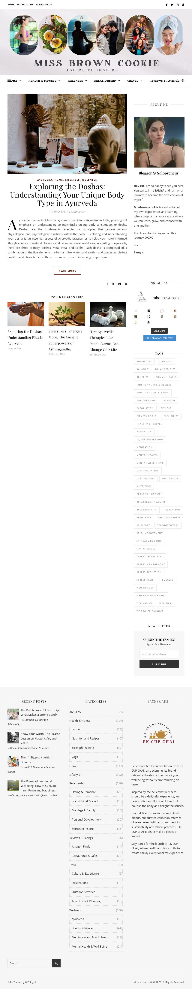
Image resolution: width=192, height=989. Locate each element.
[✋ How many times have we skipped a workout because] (135, 316)
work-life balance (150, 611)
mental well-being (150, 462)
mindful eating (147, 470)
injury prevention (149, 439)
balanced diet (165, 369)
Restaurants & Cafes (85, 855)
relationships (146, 509)
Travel (132, 81)
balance (142, 369)
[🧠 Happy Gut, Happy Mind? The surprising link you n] (135, 322)
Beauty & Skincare (83, 928)
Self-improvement (149, 533)
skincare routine (149, 540)
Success (167, 579)
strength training (150, 556)
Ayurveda (44, 179)
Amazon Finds (81, 846)
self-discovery (168, 525)
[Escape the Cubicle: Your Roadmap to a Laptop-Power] (175, 311)
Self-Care (143, 525)
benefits (142, 377)
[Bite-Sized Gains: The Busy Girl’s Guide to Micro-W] (162, 316)
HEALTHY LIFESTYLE (149, 423)
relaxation (172, 509)
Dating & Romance (84, 792)
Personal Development (86, 819)
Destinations (80, 883)
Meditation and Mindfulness (34, 795)
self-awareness (169, 517)
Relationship (105, 81)
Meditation (144, 447)
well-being (144, 603)
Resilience (143, 517)
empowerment (146, 400)
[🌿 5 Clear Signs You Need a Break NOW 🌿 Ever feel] (149, 322)
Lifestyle (72, 179)
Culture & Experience (85, 873)
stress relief (145, 579)
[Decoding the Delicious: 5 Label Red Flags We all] (135, 311)
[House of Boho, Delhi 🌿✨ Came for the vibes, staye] (162, 311)
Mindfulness (145, 478)
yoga (75, 757)
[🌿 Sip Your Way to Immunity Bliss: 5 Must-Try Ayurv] (149, 311)
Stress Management (150, 564)
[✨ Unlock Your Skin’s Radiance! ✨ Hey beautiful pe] (175, 316)
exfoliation (145, 408)
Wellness (75, 81)
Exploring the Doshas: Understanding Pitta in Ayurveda (25, 337)
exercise (170, 400)
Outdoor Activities (83, 892)
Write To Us (44, 4)
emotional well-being (152, 392)
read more (67, 270)
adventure (144, 361)
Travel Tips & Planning (86, 901)
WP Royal (30, 982)
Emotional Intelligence (154, 384)
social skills (145, 548)
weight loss (145, 587)
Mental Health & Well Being (89, 946)
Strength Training (83, 747)
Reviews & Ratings (164, 81)
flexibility (171, 416)
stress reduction (149, 572)
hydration (144, 431)
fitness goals (146, 416)
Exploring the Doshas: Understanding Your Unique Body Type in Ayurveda (67, 194)
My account (25, 4)
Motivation (170, 478)
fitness (166, 408)
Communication (167, 377)
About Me (75, 712)
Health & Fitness (31, 767)
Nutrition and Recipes (86, 738)
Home (11, 4)
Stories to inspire (40, 748)
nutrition (143, 486)
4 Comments (76, 211)
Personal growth (149, 494)
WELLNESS (166, 603)
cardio (76, 729)
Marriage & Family (83, 810)
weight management (151, 595)
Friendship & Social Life (35, 719)
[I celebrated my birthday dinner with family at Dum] (149, 316)
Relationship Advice (151, 502)
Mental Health (147, 455)
